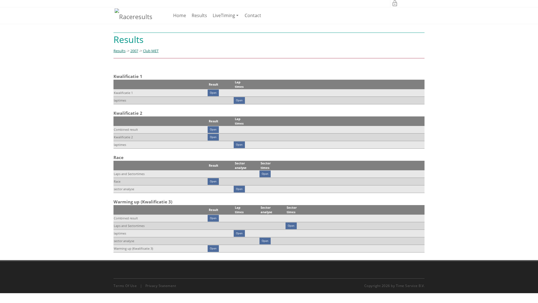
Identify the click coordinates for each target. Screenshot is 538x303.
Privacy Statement (160, 285)
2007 (134, 50)
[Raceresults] (133, 16)
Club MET (151, 50)
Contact (253, 15)
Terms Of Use (125, 285)
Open (213, 93)
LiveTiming (226, 18)
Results (199, 15)
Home (179, 15)
